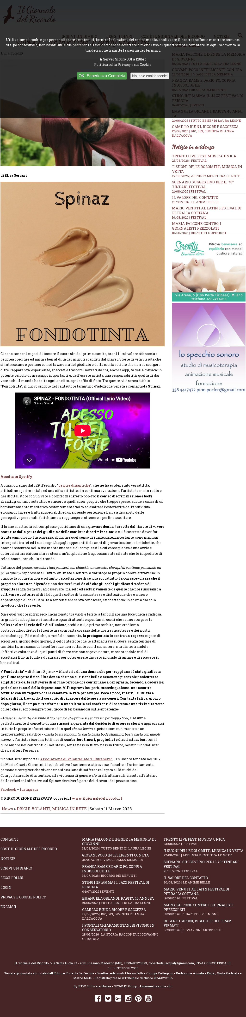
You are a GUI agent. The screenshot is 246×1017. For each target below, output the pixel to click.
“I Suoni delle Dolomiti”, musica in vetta (203, 852)
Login (6, 887)
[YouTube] (148, 998)
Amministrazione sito (155, 986)
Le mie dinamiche (74, 485)
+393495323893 (135, 963)
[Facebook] (98, 998)
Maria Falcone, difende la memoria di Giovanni (119, 843)
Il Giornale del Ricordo (32, 963)
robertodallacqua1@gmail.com (171, 963)
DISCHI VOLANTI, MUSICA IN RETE (52, 808)
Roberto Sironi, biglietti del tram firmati (198, 925)
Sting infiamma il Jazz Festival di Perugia (115, 887)
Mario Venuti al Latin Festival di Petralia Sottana (206, 210)
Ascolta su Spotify (16, 476)
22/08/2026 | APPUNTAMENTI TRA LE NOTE (206, 176)
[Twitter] (108, 998)
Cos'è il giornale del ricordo (28, 849)
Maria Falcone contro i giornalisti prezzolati (196, 226)
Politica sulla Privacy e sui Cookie (123, 64)
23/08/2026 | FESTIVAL (189, 160)
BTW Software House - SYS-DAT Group (107, 986)
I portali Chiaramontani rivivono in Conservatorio (120, 932)
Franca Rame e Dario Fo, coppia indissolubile (112, 871)
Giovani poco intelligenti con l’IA (115, 857)
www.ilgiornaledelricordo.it (97, 798)
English (8, 906)
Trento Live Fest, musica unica (204, 156)
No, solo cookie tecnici (149, 76)
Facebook (8, 789)
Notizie (7, 858)
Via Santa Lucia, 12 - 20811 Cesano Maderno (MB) (86, 963)
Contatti (9, 839)
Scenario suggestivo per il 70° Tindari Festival (203, 184)
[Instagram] (128, 998)
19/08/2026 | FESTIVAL (189, 217)
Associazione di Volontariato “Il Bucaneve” (76, 759)
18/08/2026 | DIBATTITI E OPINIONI (199, 233)
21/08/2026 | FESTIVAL (189, 191)
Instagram (29, 789)
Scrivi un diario (16, 868)
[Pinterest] (138, 998)
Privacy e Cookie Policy (23, 897)
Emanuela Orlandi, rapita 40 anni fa (118, 900)
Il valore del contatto (195, 197)
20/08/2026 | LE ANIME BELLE (195, 202)
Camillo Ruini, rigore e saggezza (205, 131)
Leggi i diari (12, 878)
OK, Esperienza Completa (102, 76)
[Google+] (118, 998)
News (7, 808)
